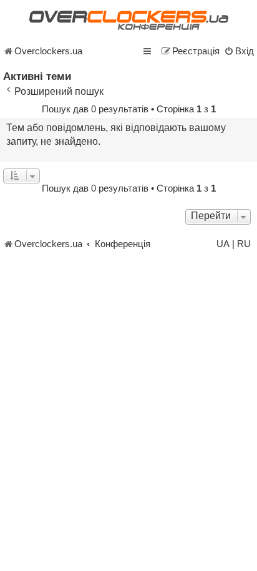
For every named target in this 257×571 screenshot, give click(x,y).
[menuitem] (239, 51)
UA (223, 244)
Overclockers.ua (48, 51)
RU (244, 244)
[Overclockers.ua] (128, 20)
